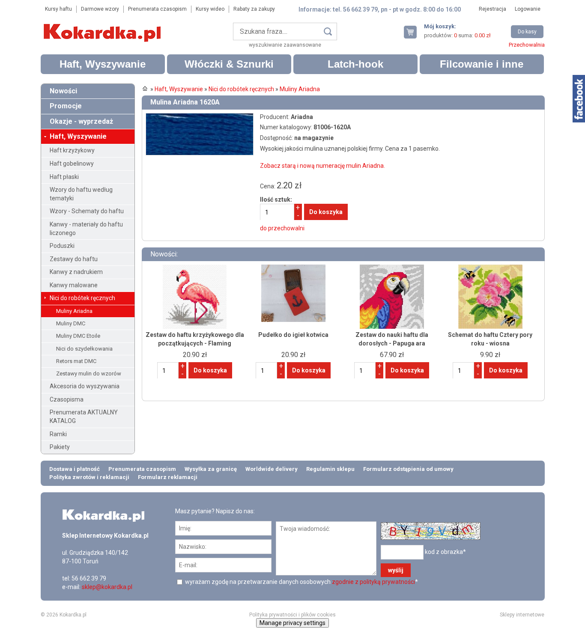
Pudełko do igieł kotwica (293, 334)
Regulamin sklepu (330, 469)
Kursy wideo (210, 9)
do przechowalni (282, 228)
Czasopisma (67, 399)
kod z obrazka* (445, 551)
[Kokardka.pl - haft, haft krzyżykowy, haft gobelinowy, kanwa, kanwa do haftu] (104, 26)
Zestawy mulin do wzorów (88, 373)
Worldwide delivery (271, 469)
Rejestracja (492, 9)
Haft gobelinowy (72, 163)
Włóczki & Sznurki (229, 64)
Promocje (66, 106)
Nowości (63, 91)
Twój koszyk (413, 32)
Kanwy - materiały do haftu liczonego (86, 228)
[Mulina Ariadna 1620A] (200, 116)
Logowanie (527, 9)
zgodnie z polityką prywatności (373, 581)
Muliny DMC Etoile (78, 336)
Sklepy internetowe (522, 615)
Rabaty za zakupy (254, 9)
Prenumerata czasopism (157, 9)
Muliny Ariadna (74, 311)
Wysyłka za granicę (211, 469)
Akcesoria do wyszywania (84, 386)
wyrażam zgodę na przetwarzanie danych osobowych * (301, 581)
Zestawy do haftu (74, 259)
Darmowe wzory (100, 9)
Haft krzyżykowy (72, 150)
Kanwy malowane (74, 285)
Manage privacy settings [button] (292, 622)
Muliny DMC (70, 323)
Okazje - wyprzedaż (81, 121)
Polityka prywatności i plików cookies (292, 615)
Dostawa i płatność (74, 469)
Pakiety (60, 447)
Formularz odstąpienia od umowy (408, 469)
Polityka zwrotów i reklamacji (89, 477)
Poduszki (62, 245)
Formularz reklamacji (167, 477)
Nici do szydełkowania (84, 348)
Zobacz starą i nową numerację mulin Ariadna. (322, 165)
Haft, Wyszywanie (103, 64)
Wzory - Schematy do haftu (87, 211)
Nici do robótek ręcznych (82, 298)
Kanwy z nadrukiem (76, 271)
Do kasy (527, 32)
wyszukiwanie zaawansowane (285, 45)
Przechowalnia (527, 45)
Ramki (58, 434)
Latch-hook (355, 64)
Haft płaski (64, 176)
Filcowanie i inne (481, 64)
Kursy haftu (58, 9)
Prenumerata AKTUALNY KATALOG (84, 416)
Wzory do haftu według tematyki (81, 194)
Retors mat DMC (76, 361)
